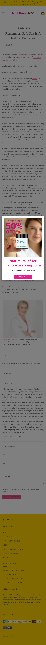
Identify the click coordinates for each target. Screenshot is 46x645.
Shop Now (23, 277)
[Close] (41, 218)
